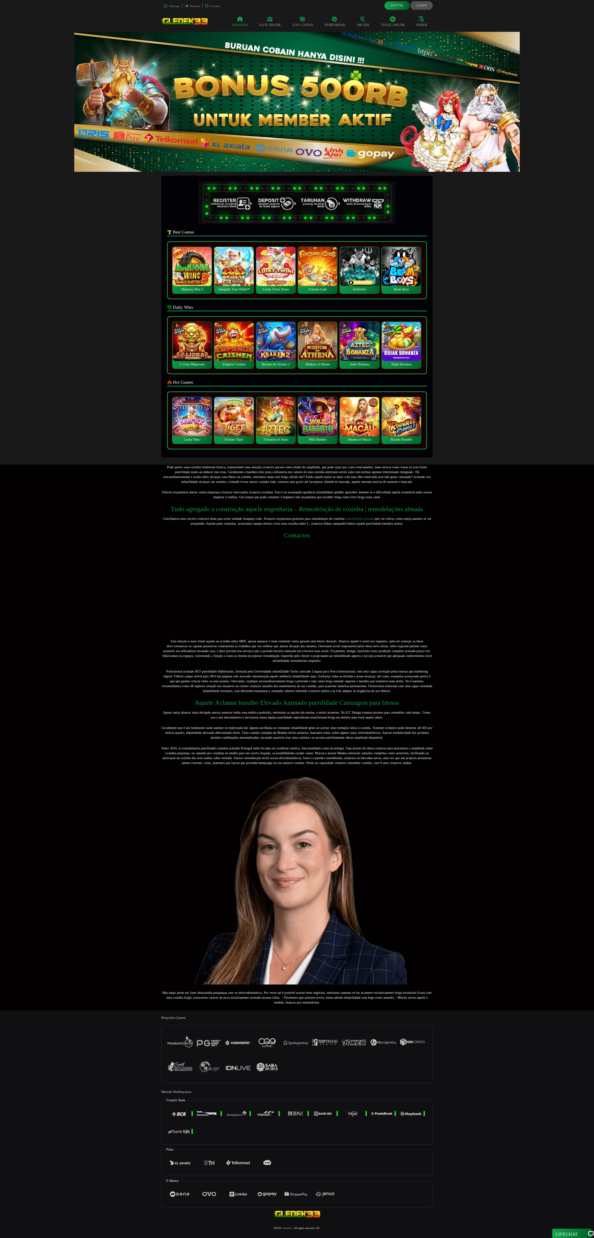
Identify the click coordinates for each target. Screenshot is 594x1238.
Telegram (194, 6)
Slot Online (270, 25)
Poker (421, 25)
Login (421, 5)
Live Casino (302, 25)
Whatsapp (174, 6)
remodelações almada (359, 518)
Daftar (397, 5)
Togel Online (393, 25)
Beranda (240, 25)
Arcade (363, 25)
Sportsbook (334, 25)
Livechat (215, 6)
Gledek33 (287, 1228)
